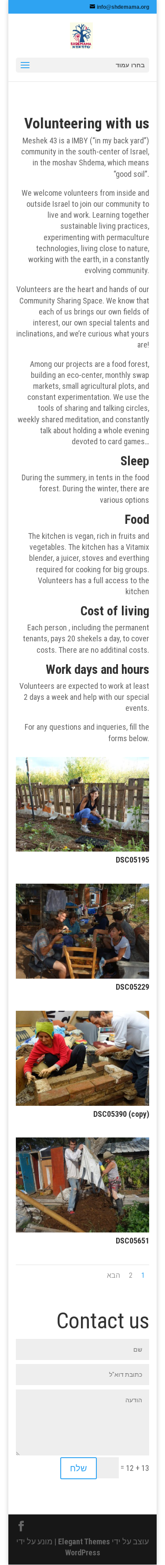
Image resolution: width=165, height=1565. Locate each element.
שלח (78, 1468)
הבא (113, 1275)
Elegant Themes (84, 1541)
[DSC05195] (83, 848)
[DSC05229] (83, 975)
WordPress (82, 1552)
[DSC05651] (83, 1229)
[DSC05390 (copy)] (83, 1103)
